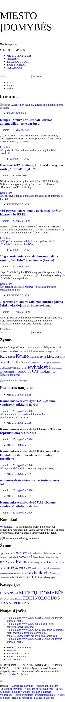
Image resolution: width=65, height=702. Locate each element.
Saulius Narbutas (21, 691)
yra (53, 372)
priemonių (56, 362)
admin (6, 129)
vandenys (46, 371)
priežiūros (4, 368)
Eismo (35, 351)
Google (49, 351)
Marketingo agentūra (22, 685)
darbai (22, 351)
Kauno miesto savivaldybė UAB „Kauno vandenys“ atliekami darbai (28, 402)
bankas (3, 351)
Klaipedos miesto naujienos (38, 688)
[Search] (1, 73)
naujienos (35, 362)
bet (16, 351)
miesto (11, 361)
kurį (41, 357)
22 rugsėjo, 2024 (21, 266)
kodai (32, 357)
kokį (37, 357)
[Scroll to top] (1, 677)
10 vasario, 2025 (21, 129)
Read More (6, 147)
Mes (62, 356)
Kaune (11, 356)
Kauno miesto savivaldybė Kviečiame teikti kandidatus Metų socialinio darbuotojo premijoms (29, 455)
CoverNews (6, 674)
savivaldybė (39, 367)
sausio (24, 368)
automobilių (42, 347)
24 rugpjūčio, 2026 (22, 465)
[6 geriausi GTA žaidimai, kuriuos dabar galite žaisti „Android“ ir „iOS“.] (32, 153)
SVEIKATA (17, 599)
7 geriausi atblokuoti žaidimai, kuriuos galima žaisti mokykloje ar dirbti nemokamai (31, 303)
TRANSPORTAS (16, 64)
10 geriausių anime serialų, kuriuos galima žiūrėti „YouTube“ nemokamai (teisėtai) (29, 258)
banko (11, 351)
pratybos (48, 362)
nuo (41, 362)
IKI (54, 352)
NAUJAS (27, 362)
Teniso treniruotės (23, 694)
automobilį (56, 347)
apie (2, 347)
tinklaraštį (9, 371)
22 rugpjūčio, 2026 (22, 512)
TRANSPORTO (23, 371)
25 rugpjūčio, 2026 (22, 439)
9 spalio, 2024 (19, 175)
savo (2, 372)
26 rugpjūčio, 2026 (22, 411)
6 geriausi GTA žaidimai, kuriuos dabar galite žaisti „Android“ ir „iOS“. (31, 167)
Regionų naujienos (22, 697)
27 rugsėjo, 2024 (21, 220)
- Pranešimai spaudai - (46, 694)
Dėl (29, 351)
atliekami (21, 347)
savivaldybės (57, 368)
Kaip (4, 356)
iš (57, 351)
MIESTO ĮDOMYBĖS (12, 50)
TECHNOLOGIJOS (18, 61)
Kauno (22, 356)
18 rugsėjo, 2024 (21, 311)
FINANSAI (13, 58)
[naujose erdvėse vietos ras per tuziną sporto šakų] (27, 468)
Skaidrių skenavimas (11, 688)
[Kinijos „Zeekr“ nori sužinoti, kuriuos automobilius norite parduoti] (32, 107)
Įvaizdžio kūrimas (41, 691)
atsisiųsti (32, 347)
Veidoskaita (6, 694)
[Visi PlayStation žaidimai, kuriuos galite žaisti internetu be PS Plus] (32, 198)
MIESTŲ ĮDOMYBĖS (19, 55)
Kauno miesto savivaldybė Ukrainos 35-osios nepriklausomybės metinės (30, 431)
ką (45, 357)
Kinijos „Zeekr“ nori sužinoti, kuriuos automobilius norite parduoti (26, 121)
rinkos (18, 368)
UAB (35, 371)
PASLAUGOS (15, 67)
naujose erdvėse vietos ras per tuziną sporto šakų (32, 635)
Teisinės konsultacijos (46, 685)
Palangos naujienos (44, 697)
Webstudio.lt (6, 526)
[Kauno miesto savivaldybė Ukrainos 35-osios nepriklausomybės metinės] (32, 417)
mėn (21, 362)
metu (2, 362)
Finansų (42, 351)
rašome (12, 367)
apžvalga (10, 347)
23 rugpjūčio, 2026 (22, 490)
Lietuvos (53, 356)
